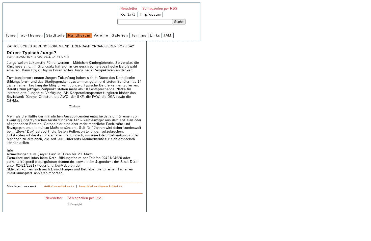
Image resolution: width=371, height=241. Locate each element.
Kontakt (127, 14)
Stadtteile (55, 35)
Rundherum (79, 35)
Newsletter (128, 8)
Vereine (101, 35)
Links (155, 35)
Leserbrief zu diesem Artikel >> (100, 186)
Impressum (150, 14)
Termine (139, 35)
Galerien (120, 35)
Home (10, 35)
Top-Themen (31, 35)
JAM (167, 35)
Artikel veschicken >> (59, 186)
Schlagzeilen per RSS (159, 8)
